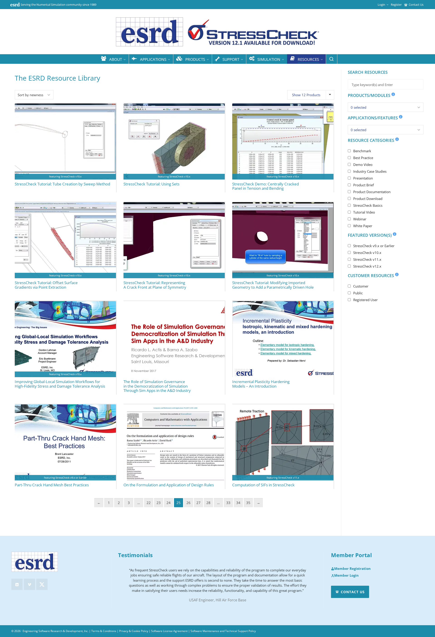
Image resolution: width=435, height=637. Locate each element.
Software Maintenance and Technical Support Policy (223, 631)
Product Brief (363, 185)
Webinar (359, 219)
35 (248, 502)
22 (149, 502)
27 (198, 502)
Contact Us (416, 4)
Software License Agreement (169, 631)
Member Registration (352, 569)
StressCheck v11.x (367, 259)
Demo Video (362, 164)
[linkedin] (17, 584)
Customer (360, 286)
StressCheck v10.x (367, 252)
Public (358, 293)
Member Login (346, 575)
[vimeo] (29, 584)
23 (159, 502)
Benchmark (362, 151)
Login (381, 4)
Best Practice (363, 157)
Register (396, 4)
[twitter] (42, 584)
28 (208, 502)
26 (188, 502)
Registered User (365, 300)
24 (169, 502)
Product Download (367, 198)
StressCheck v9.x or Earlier (373, 245)
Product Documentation (372, 191)
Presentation (363, 178)
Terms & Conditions (103, 631)
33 (228, 502)
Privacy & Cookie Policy (133, 631)
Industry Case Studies (370, 171)
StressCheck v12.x (367, 266)
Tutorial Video (364, 212)
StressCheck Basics (367, 205)
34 (238, 502)
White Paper (362, 226)
